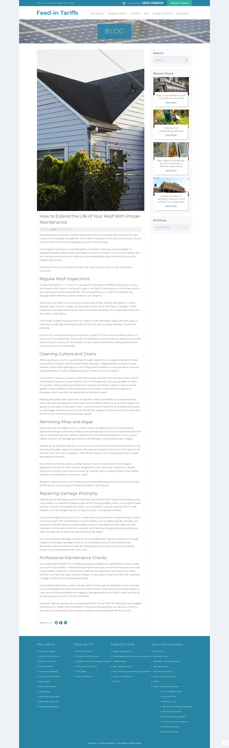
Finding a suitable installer (49, 676)
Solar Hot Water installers (172, 691)
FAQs (146, 14)
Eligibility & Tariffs (117, 14)
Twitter (56, 622)
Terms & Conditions (107, 743)
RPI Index (116, 681)
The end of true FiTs (162, 14)
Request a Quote (179, 3)
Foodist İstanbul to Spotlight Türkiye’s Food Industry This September (171, 199)
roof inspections (69, 285)
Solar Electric (158, 651)
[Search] (186, 60)
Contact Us (92, 743)
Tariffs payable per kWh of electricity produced (131, 656)
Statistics (135, 14)
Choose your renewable (48, 671)
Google (65, 622)
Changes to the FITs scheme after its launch (93, 661)
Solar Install (183, 14)
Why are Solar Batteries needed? (166, 686)
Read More (171, 102)
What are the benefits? (48, 686)
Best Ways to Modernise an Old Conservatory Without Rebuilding (171, 163)
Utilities (156, 681)
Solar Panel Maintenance (49, 706)
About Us (61, 3)
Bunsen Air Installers (170, 732)
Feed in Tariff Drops (84, 676)
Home (40, 3)
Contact (50, 3)
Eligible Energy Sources (122, 651)
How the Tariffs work (84, 651)
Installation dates (120, 661)
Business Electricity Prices (49, 656)
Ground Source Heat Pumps (164, 676)
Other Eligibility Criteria (122, 666)
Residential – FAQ (169, 701)
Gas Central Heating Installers (174, 716)
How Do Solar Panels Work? (49, 696)
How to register (45, 681)
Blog (72, 3)
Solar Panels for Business (49, 701)
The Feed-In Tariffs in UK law (87, 656)
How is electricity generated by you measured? (131, 671)
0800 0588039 (152, 3)
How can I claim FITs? (47, 661)
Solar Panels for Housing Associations (177, 706)
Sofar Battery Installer (170, 727)
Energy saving (44, 691)
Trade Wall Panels (46, 666)
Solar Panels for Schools (171, 711)
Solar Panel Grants (160, 656)
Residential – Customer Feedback (166, 661)
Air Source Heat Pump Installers (174, 721)
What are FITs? (97, 14)
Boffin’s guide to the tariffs (86, 666)
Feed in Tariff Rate (169, 696)
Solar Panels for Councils (163, 671)
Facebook (61, 622)
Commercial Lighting (47, 651)
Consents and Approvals (122, 676)
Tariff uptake (81, 671)
